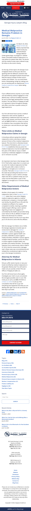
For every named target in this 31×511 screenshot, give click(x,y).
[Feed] (23, 351)
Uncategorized (22, 292)
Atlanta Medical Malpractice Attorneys (15, 294)
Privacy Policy (15, 476)
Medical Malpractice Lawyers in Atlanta (11, 295)
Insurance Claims (8, 372)
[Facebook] (8, 351)
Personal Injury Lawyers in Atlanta (13, 379)
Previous (5, 304)
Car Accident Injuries (9, 367)
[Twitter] (11, 351)
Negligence (6, 386)
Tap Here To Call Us (15, 4)
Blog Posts (15, 483)
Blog (4, 361)
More (28, 8)
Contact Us (16, 8)
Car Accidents (7, 365)
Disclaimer (15, 474)
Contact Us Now (15, 342)
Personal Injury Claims (9, 374)
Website (8, 8)
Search (15, 401)
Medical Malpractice (12, 292)
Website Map (15, 478)
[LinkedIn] (15, 351)
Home (2, 8)
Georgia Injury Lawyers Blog (15, 14)
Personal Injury (8, 363)
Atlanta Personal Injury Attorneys (13, 370)
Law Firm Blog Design (15, 509)
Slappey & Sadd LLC (20, 503)
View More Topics (7, 388)
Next (18, 304)
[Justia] (19, 351)
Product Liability (8, 383)
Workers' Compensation (10, 381)
